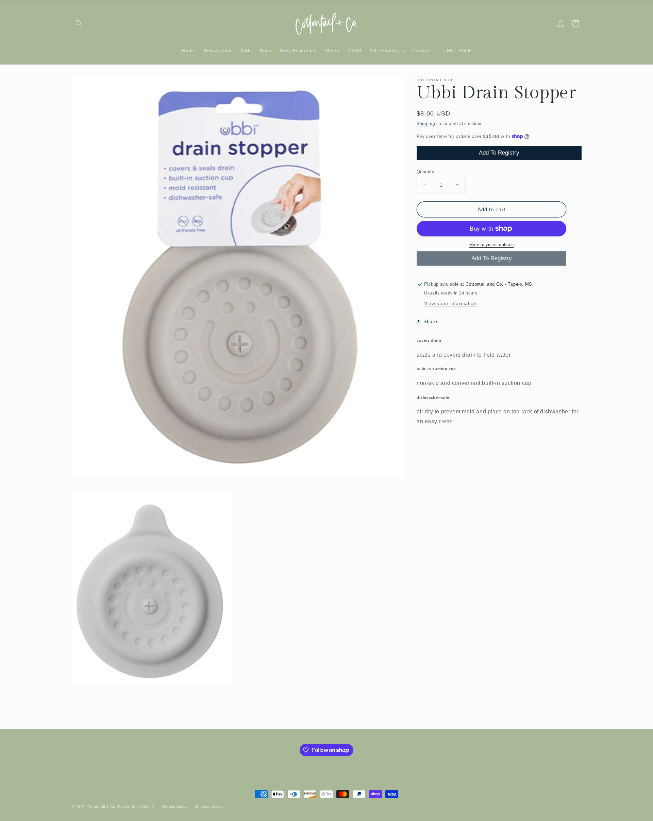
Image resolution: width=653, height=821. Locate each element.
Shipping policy (209, 806)
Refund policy (175, 806)
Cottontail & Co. (102, 807)
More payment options (491, 245)
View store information (450, 303)
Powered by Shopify (136, 807)
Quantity (425, 171)
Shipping (426, 123)
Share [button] (430, 321)
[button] (78, 23)
